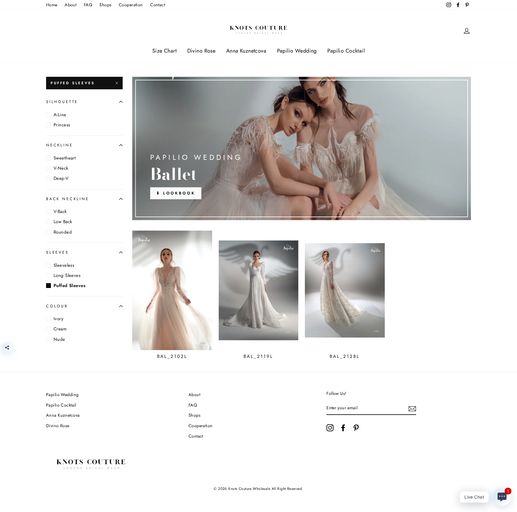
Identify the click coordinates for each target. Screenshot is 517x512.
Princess (62, 125)
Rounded (63, 232)
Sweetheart (65, 158)
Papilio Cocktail (346, 51)
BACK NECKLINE (67, 199)
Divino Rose (201, 51)
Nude (59, 339)
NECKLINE (59, 145)
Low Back (63, 221)
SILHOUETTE (62, 102)
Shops (105, 5)
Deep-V (61, 178)
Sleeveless (64, 265)
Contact (157, 5)
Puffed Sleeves (73, 83)
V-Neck (61, 168)
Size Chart (164, 51)
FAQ (88, 5)
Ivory (58, 318)
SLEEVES (57, 252)
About (70, 5)
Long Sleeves (67, 275)
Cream (60, 329)
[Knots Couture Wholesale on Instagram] (330, 427)
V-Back (60, 211)
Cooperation (131, 5)
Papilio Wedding (297, 51)
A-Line (60, 114)
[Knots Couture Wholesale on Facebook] (343, 427)
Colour (57, 306)
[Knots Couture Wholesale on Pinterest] (356, 427)
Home (51, 5)
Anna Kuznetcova (246, 51)
